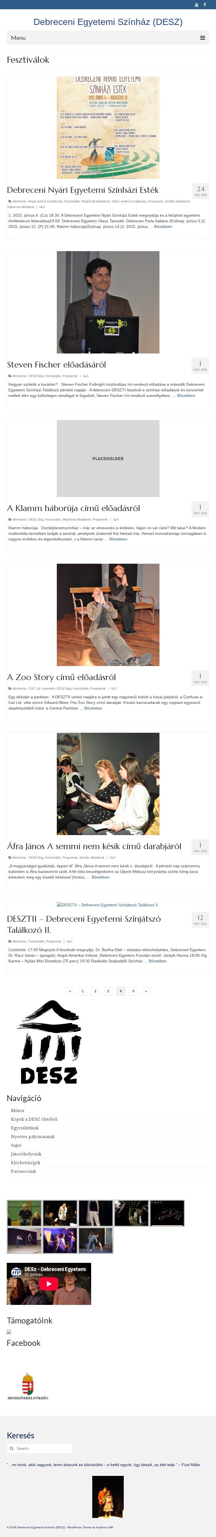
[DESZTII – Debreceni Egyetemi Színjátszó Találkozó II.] (108, 904)
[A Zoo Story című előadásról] (108, 614)
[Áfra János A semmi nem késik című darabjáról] (108, 783)
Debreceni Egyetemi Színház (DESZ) (108, 22)
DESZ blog (36, 376)
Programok (155, 201)
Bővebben (163, 226)
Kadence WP (104, 1527)
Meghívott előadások (96, 201)
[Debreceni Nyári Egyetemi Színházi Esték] (108, 127)
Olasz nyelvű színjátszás (129, 201)
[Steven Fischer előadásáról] (108, 302)
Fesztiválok (72, 201)
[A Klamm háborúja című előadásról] (108, 458)
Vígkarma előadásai (20, 207)
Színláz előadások (177, 201)
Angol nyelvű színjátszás (45, 201)
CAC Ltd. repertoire (42, 688)
